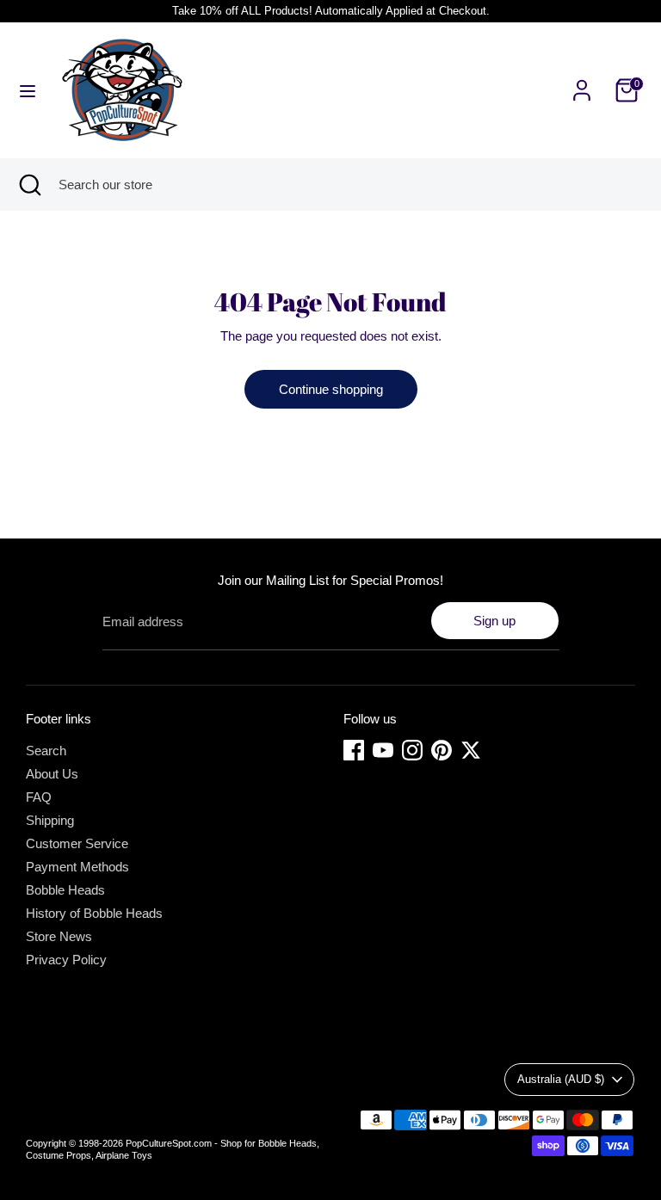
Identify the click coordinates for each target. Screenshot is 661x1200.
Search (46, 750)
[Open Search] (29, 184)
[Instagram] (412, 750)
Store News (59, 936)
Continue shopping (331, 389)
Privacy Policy (66, 959)
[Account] (582, 80)
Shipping (50, 820)
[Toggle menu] (27, 90)
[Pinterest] (441, 750)
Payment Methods (77, 866)
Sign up (494, 620)
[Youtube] (383, 750)
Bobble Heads (65, 890)
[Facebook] (353, 750)
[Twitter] (470, 750)
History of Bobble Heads (94, 913)
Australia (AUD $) (560, 1079)
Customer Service (77, 843)
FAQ (39, 797)
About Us (52, 773)
